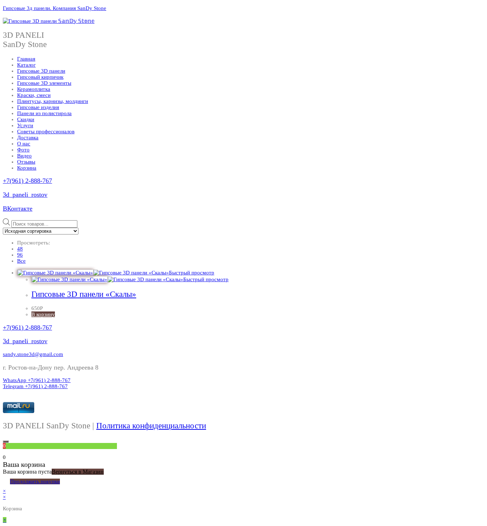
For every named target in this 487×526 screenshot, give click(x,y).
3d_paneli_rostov (25, 194)
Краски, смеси (34, 95)
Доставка (28, 137)
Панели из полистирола (44, 113)
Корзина (26, 168)
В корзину (43, 314)
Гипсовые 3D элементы (44, 83)
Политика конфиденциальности (151, 425)
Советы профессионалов (46, 131)
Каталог (26, 65)
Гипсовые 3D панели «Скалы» (83, 294)
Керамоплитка (33, 89)
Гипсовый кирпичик (40, 77)
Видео (24, 156)
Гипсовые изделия (38, 107)
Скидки (25, 119)
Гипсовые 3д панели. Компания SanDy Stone (54, 8)
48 (20, 249)
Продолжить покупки (35, 481)
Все (21, 261)
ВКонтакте (17, 208)
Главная (26, 59)
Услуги (25, 125)
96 (20, 255)
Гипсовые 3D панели (41, 71)
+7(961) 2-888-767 (27, 180)
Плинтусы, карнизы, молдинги (52, 101)
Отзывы (26, 162)
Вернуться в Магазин (78, 472)
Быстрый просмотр (191, 272)
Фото (23, 150)
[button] (33, 354)
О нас (23, 143)
